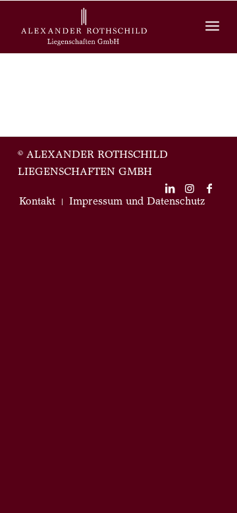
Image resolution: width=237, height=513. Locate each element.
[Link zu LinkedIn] (170, 188)
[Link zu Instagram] (189, 188)
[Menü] (212, 27)
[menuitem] (37, 202)
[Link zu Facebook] (209, 188)
